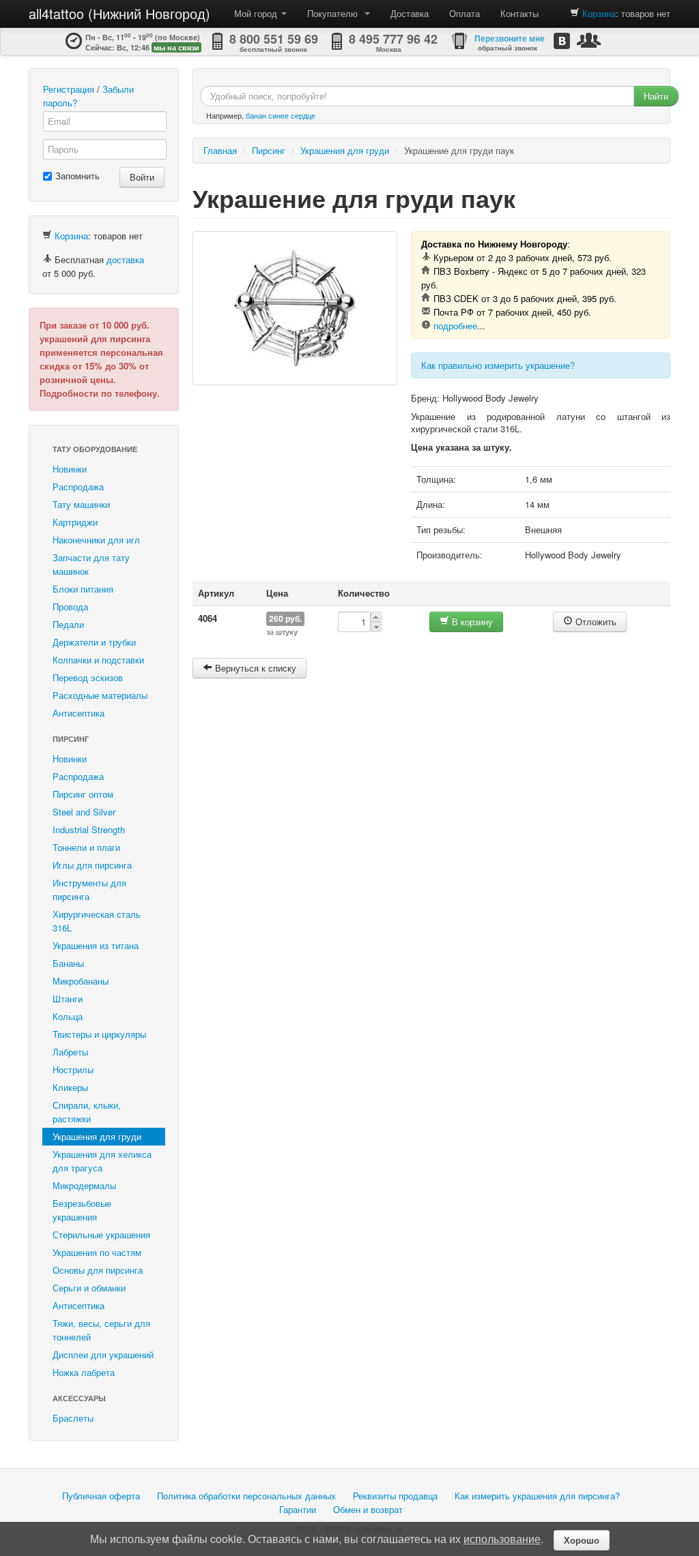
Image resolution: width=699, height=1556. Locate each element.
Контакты (519, 13)
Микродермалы (84, 1185)
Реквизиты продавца (395, 1495)
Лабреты (70, 1051)
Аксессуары (79, 1398)
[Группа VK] (562, 40)
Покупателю (335, 13)
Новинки (70, 468)
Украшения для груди (97, 1136)
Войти (142, 176)
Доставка (409, 13)
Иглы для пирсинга (92, 864)
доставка (125, 259)
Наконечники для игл (96, 539)
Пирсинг (71, 739)
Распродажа (78, 486)
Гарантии (297, 1509)
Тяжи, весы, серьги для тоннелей (101, 1330)
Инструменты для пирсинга (89, 889)
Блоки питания (83, 588)
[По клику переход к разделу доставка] (47, 259)
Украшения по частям (97, 1252)
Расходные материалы (100, 695)
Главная (220, 150)
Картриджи (75, 521)
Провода (70, 606)
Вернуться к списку (254, 667)
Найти (656, 95)
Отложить (594, 621)
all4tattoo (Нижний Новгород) (119, 13)
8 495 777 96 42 (393, 39)
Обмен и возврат (368, 1509)
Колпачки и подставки (98, 659)
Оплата (464, 13)
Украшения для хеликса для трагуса (102, 1161)
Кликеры (70, 1087)
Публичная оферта (101, 1495)
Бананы (68, 963)
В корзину (471, 621)
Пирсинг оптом (83, 794)
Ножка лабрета (84, 1372)
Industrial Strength (89, 829)
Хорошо (581, 1539)
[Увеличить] (294, 308)
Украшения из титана (96, 945)
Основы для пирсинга (98, 1269)
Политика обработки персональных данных (246, 1495)
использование (502, 1538)
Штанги (68, 998)
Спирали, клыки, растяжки (87, 1111)
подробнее (455, 325)
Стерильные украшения (101, 1234)
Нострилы (73, 1069)
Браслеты (73, 1417)
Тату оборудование (95, 449)
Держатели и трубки (94, 641)
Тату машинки (81, 504)
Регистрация (68, 89)
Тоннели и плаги (86, 847)
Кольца (68, 1016)
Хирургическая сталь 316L (97, 921)
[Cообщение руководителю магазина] (589, 39)
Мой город (257, 13)
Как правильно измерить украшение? (498, 365)
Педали (68, 624)
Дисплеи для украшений (103, 1354)
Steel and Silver (84, 811)
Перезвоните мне (509, 38)
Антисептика (78, 712)
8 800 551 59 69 (273, 39)
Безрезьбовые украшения (82, 1210)
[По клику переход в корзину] (575, 13)
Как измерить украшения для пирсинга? (537, 1495)
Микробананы (81, 980)
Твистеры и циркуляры (99, 1034)
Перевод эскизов (88, 677)
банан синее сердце (280, 115)
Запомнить (77, 175)
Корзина (599, 13)
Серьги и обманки (89, 1287)
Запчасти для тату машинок (91, 564)
